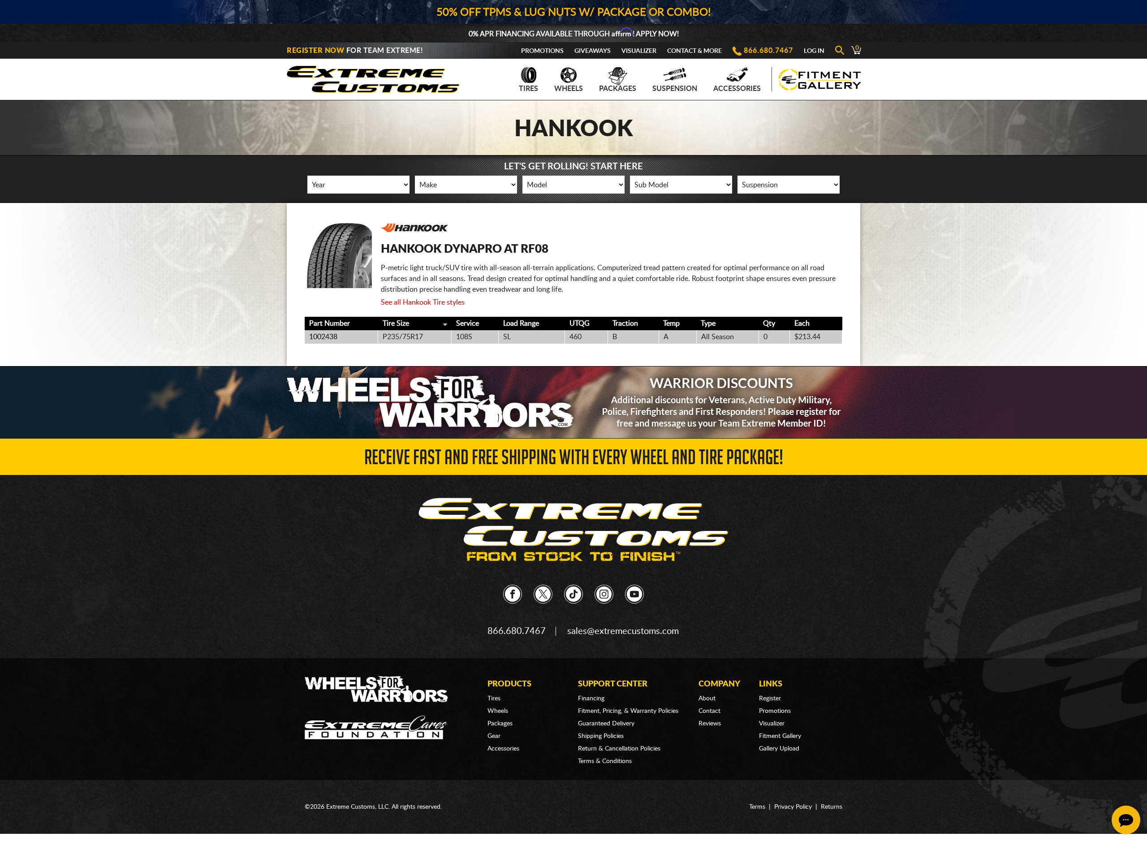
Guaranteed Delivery (606, 723)
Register (770, 698)
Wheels (568, 88)
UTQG (579, 323)
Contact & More (694, 51)
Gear (493, 736)
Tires (528, 88)
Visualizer (638, 51)
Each (802, 323)
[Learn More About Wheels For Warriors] (573, 402)
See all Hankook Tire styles (423, 302)
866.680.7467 (768, 50)
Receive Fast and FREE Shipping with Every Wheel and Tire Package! (573, 460)
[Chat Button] (1126, 820)
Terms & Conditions (605, 761)
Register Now (315, 50)
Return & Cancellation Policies (619, 749)
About (707, 698)
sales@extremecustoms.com (623, 631)
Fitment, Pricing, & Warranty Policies (628, 711)
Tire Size (396, 323)
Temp (671, 323)
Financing (591, 698)
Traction (625, 323)
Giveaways (592, 51)
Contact (709, 711)
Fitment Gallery (780, 736)
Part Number (329, 323)
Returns (831, 807)
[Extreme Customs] (373, 77)
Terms (757, 807)
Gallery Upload (779, 749)
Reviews (710, 723)
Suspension (674, 88)
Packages (617, 88)
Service (467, 323)
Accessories (737, 88)
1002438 (323, 337)
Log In (814, 51)
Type (708, 323)
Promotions (542, 51)
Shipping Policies (601, 736)
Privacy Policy (793, 807)
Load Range (521, 323)
